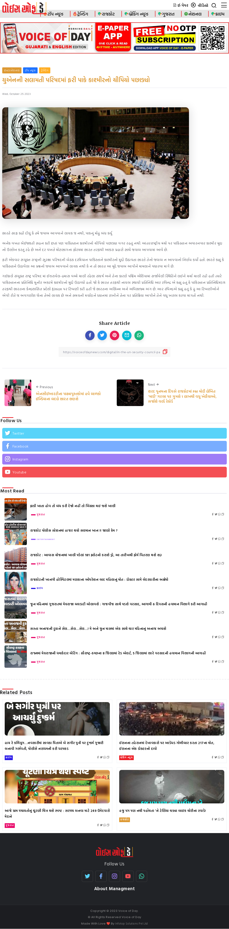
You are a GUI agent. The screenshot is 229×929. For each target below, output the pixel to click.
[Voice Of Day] (114, 851)
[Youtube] (114, 472)
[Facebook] (114, 446)
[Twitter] (114, 433)
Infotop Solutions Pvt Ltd (131, 923)
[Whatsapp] (141, 876)
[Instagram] (114, 459)
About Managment (114, 888)
